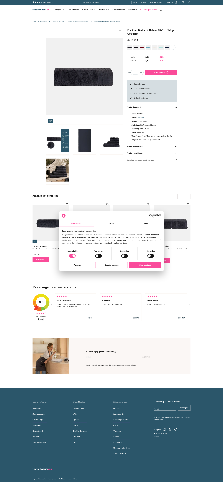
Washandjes (37, 425)
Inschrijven (146, 357)
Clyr (74, 442)
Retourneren (117, 442)
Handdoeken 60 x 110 (57, 21)
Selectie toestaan (111, 265)
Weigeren (78, 265)
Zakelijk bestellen (156, 2)
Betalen (116, 437)
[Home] (38, 9)
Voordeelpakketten (39, 442)
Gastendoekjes (38, 420)
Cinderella (76, 437)
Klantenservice (118, 414)
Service (143, 2)
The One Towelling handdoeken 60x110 (78, 21)
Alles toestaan (145, 265)
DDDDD (76, 425)
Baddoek (141, 117)
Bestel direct (40, 259)
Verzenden (117, 431)
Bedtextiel (36, 437)
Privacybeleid (52, 479)
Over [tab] (146, 223)
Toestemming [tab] (76, 223)
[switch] (98, 256)
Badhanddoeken (38, 414)
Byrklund (76, 420)
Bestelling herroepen (120, 420)
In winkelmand (159, 72)
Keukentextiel (38, 431)
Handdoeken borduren (121, 448)
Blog (135, 2)
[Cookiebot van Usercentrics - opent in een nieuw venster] (151, 215)
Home (34, 21)
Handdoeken (43, 21)
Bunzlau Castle (78, 408)
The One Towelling (80, 431)
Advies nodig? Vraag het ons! (145, 93)
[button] (172, 2)
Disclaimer (62, 479)
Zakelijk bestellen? (141, 98)
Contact (116, 425)
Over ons (116, 408)
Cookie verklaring (72, 479)
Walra (75, 414)
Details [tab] (111, 223)
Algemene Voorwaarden (39, 479)
